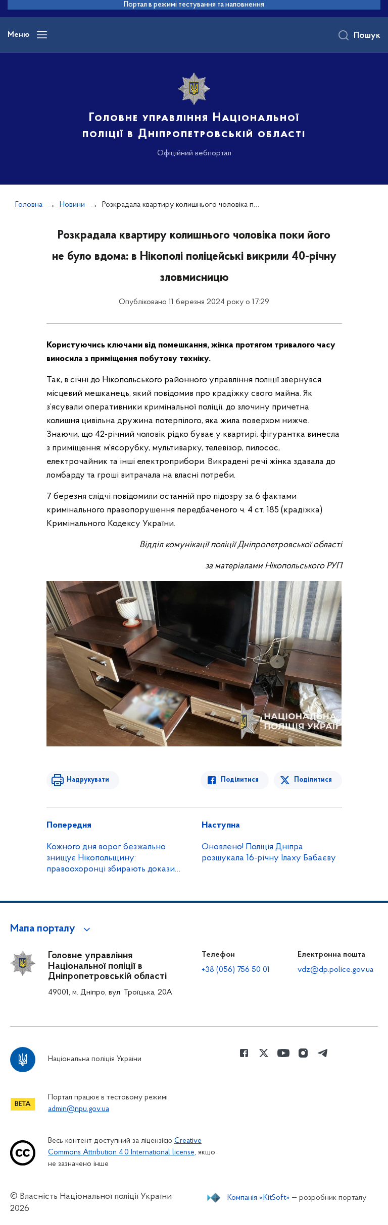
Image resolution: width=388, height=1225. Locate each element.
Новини (72, 205)
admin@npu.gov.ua (78, 1109)
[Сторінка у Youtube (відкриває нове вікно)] (283, 1053)
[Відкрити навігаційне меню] (42, 35)
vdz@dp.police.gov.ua (335, 970)
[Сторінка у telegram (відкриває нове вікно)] (323, 1053)
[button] (51, 929)
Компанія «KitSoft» (258, 1198)
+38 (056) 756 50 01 (236, 970)
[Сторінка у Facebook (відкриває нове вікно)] (244, 1053)
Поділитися (240, 780)
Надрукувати (88, 780)
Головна (28, 205)
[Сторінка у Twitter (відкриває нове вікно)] (264, 1053)
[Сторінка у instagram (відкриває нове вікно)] (303, 1053)
